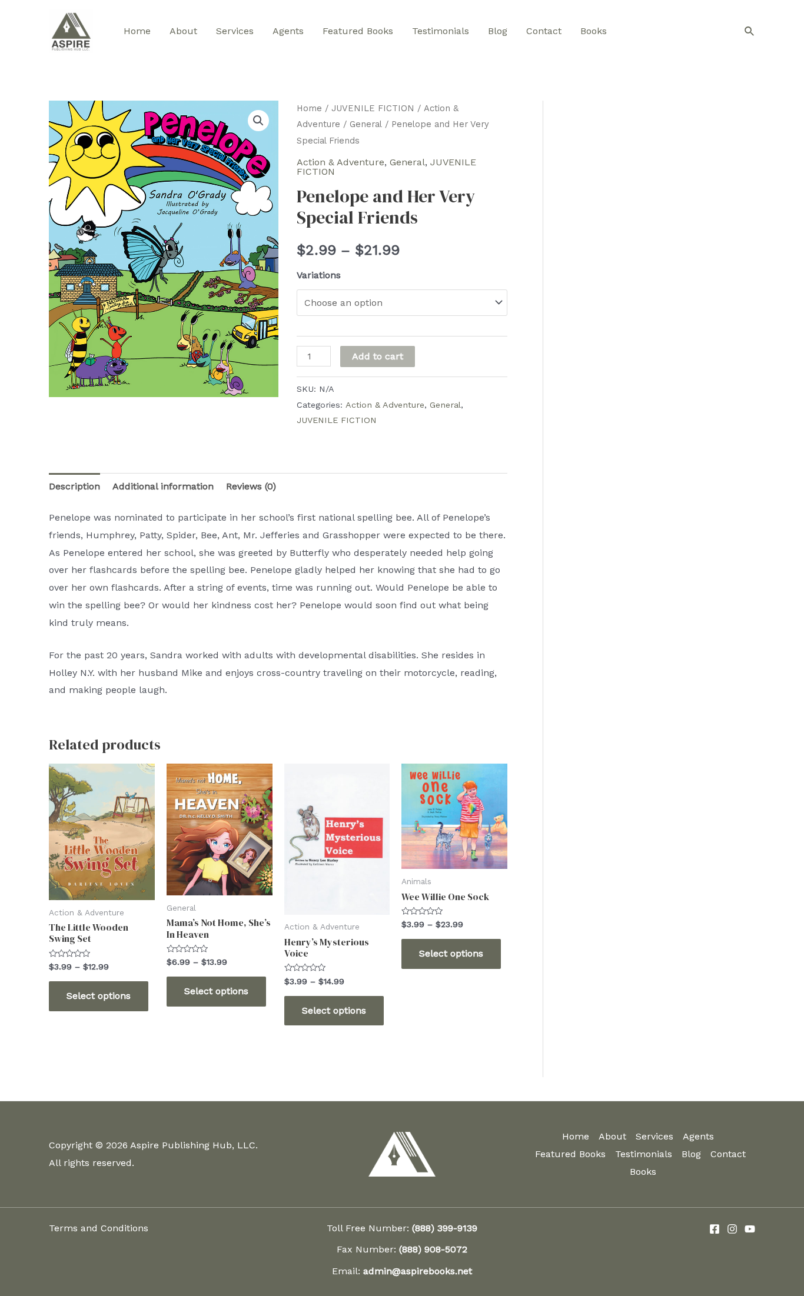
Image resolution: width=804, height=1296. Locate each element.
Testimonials (440, 30)
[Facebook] (714, 1229)
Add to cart (377, 356)
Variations (319, 275)
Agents (288, 30)
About (183, 30)
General (366, 124)
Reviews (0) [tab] (251, 486)
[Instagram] (732, 1229)
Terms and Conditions (98, 1228)
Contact (544, 30)
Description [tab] (74, 486)
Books (593, 30)
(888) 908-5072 (433, 1249)
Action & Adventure (340, 162)
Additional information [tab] (163, 486)
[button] (258, 120)
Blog (497, 30)
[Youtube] (750, 1229)
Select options (99, 995)
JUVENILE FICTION (372, 108)
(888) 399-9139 (444, 1228)
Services (235, 30)
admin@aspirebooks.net (417, 1271)
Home (137, 30)
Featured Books (358, 30)
